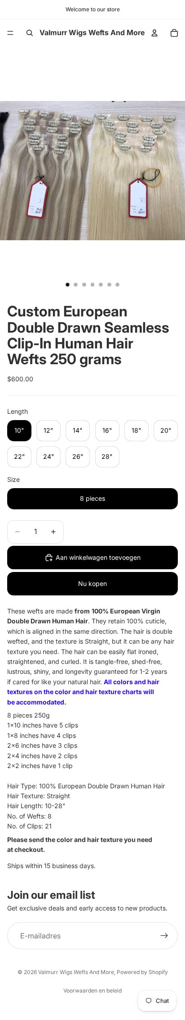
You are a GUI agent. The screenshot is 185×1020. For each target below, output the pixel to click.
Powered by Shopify (142, 972)
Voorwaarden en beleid (92, 990)
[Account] (154, 33)
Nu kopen (92, 583)
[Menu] (10, 33)
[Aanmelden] (164, 935)
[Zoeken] (30, 33)
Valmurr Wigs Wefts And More (76, 972)
